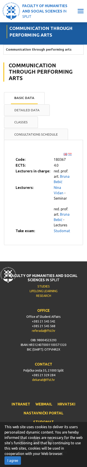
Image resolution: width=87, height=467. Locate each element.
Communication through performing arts (39, 49)
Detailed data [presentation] (26, 110)
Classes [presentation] (21, 122)
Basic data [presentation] (24, 98)
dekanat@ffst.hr (43, 380)
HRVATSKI (66, 404)
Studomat (62, 231)
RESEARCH (43, 296)
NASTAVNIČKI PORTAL (43, 413)
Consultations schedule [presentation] (36, 134)
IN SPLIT (44, 11)
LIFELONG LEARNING (44, 291)
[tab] (24, 98)
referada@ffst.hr (43, 331)
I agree (12, 461)
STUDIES (43, 286)
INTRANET (21, 404)
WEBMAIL (43, 404)
